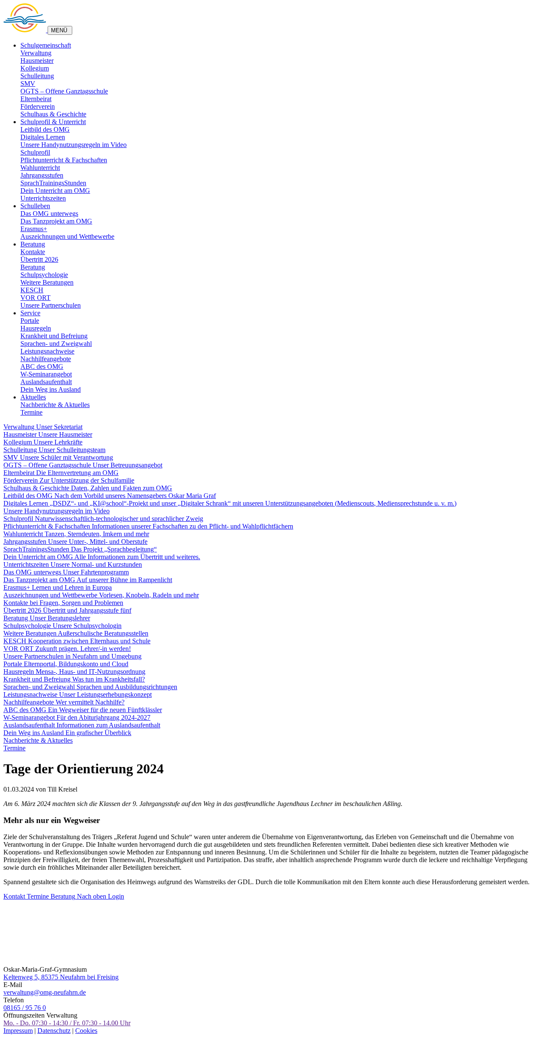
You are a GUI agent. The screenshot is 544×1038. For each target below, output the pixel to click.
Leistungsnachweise (47, 351)
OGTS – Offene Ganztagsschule (64, 91)
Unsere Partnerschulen (50, 305)
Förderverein (37, 106)
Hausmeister (37, 60)
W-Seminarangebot (46, 374)
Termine (31, 412)
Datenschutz (54, 1030)
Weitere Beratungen (47, 282)
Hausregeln (35, 328)
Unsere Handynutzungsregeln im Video (73, 144)
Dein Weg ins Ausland (50, 389)
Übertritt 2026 (39, 259)
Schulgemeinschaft (45, 45)
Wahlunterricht (40, 167)
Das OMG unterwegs (49, 213)
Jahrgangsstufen (41, 175)
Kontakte (32, 251)
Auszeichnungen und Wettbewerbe (67, 236)
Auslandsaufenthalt (46, 381)
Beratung (32, 244)
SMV (27, 83)
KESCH (31, 290)
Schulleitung (37, 75)
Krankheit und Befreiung (54, 335)
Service (30, 313)
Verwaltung (35, 53)
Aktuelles (33, 397)
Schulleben (35, 205)
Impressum (18, 1030)
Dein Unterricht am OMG (55, 190)
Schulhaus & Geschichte (53, 114)
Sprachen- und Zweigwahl (56, 343)
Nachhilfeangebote (45, 358)
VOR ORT (35, 297)
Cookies (86, 1030)
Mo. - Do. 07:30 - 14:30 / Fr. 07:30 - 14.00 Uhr (66, 1023)
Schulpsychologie (44, 274)
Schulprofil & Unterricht (53, 121)
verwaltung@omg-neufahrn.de (44, 992)
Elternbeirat (35, 98)
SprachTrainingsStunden (53, 183)
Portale (29, 320)
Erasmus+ (33, 228)
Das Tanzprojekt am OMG (56, 221)
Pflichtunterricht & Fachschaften (63, 160)
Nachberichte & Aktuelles (55, 404)
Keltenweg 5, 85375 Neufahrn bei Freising (61, 977)
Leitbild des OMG (45, 129)
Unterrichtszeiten (43, 198)
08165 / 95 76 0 (24, 1007)
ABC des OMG (41, 366)
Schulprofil (35, 152)
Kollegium (34, 68)
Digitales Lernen (42, 137)
